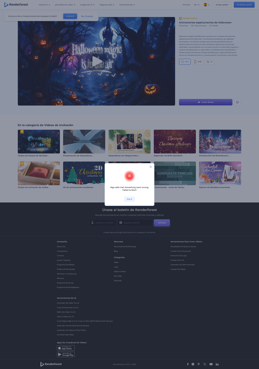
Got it (129, 199)
